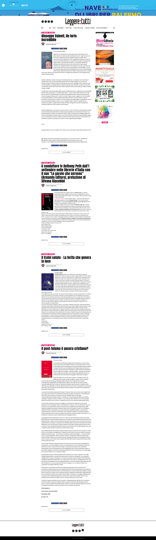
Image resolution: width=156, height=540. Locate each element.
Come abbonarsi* (60, 28)
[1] (73, 69)
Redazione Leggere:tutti (51, 44)
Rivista (54, 28)
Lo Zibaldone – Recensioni (90, 28)
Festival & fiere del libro (78, 28)
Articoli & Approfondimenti (101, 28)
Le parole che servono (59, 198)
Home (50, 28)
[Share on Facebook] (55, 48)
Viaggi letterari (68, 28)
